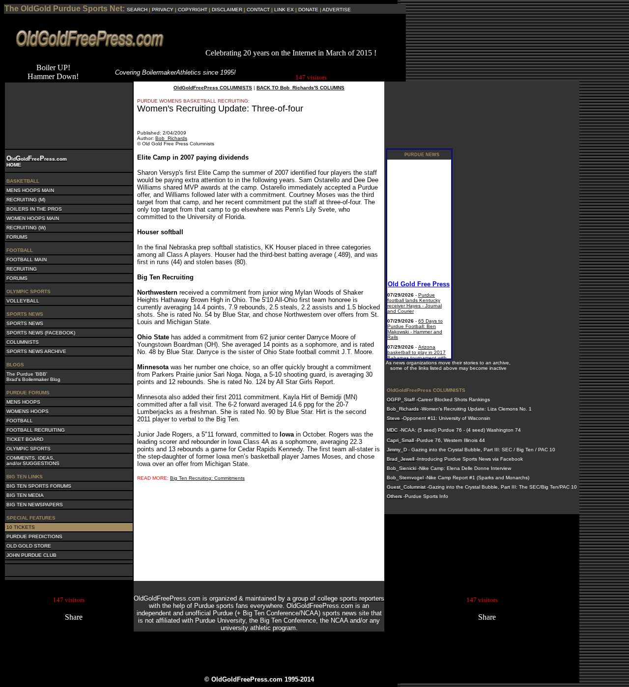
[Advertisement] (291, 34)
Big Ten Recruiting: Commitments (207, 478)
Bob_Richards (171, 138)
